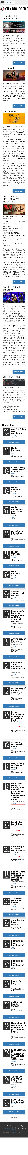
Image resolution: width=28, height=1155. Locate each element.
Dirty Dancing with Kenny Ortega (17, 765)
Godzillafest (15, 826)
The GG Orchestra (17, 623)
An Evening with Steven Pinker (17, 744)
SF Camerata (9, 68)
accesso (14, 1129)
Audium (13, 452)
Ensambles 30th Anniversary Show (11, 17)
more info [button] (13, 435)
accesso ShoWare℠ (6, 1128)
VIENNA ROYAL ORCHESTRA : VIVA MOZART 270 (12, 199)
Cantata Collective (11, 376)
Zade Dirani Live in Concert (16, 1004)
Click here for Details (17, 1104)
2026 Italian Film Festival (16, 1083)
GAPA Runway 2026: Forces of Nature (18, 469)
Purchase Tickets (19, 63)
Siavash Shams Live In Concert (18, 593)
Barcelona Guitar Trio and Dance (12, 288)
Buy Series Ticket (14, 1111)
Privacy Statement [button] (14, 1132)
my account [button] (10, 2)
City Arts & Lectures (17, 535)
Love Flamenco (10, 111)
